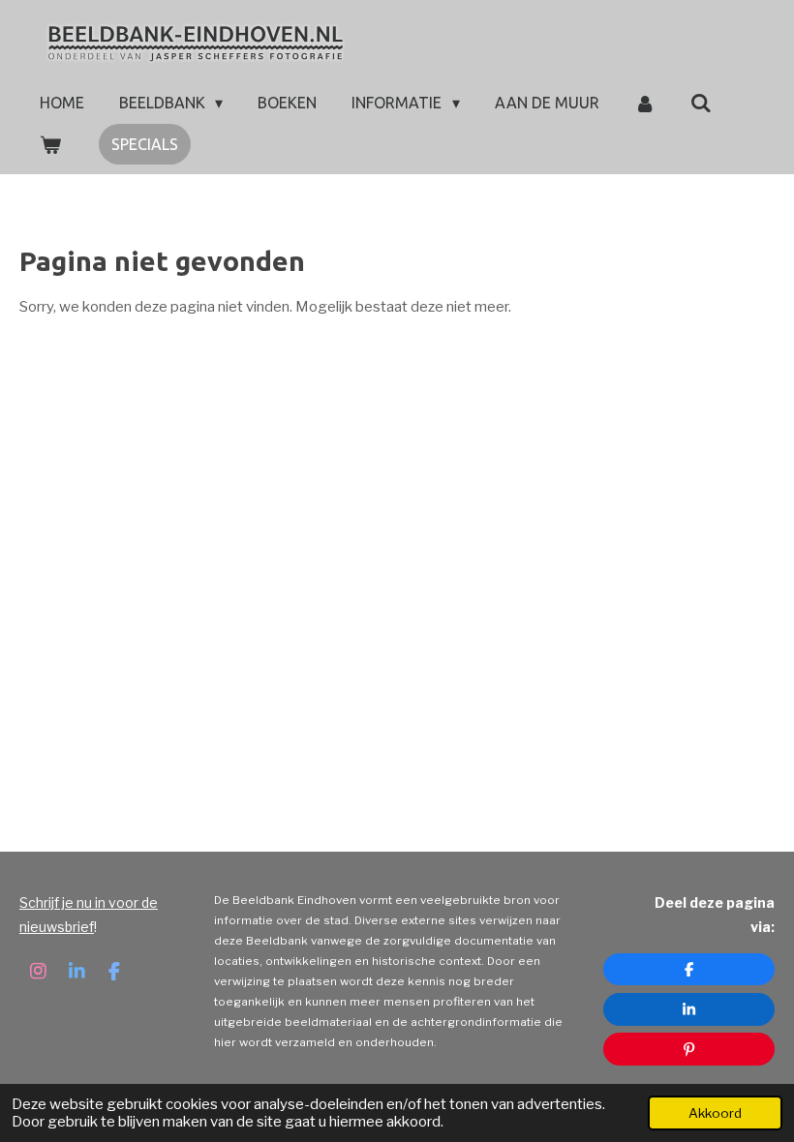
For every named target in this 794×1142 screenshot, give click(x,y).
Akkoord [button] (715, 1113)
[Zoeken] (701, 102)
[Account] (645, 102)
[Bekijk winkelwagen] (50, 144)
